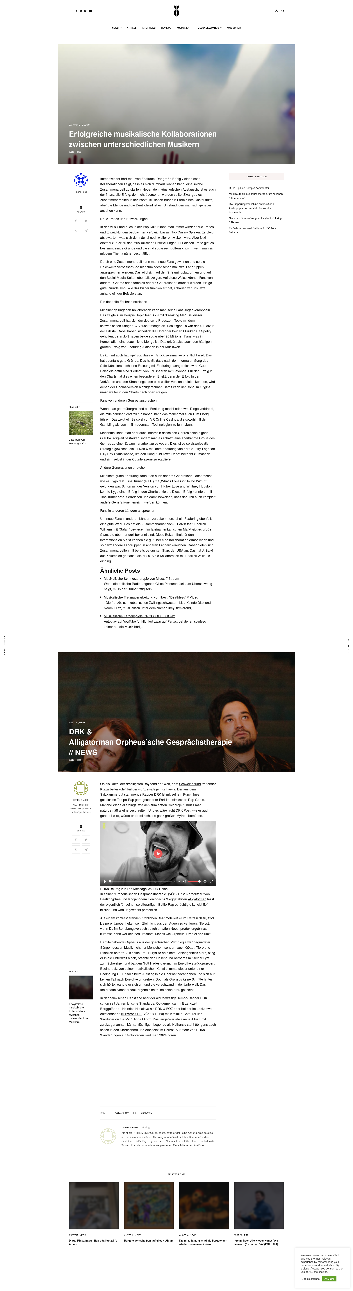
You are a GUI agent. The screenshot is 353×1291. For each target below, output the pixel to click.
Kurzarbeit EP (131, 1013)
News (82, 723)
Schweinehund (190, 783)
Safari (124, 529)
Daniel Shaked (80, 800)
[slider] (140, 881)
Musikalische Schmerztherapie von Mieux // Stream (141, 578)
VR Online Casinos (164, 419)
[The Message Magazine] (176, 11)
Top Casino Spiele (184, 232)
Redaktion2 (81, 192)
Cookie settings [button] (311, 1278)
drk (134, 1113)
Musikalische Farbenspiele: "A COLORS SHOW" (139, 615)
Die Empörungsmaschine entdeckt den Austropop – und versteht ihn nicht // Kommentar (251, 208)
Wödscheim (241, 1234)
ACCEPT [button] (329, 1278)
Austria (73, 723)
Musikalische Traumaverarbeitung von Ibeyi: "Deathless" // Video (151, 597)
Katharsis (168, 789)
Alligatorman (197, 899)
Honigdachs (146, 1113)
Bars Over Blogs (79, 125)
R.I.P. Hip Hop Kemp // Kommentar (249, 188)
